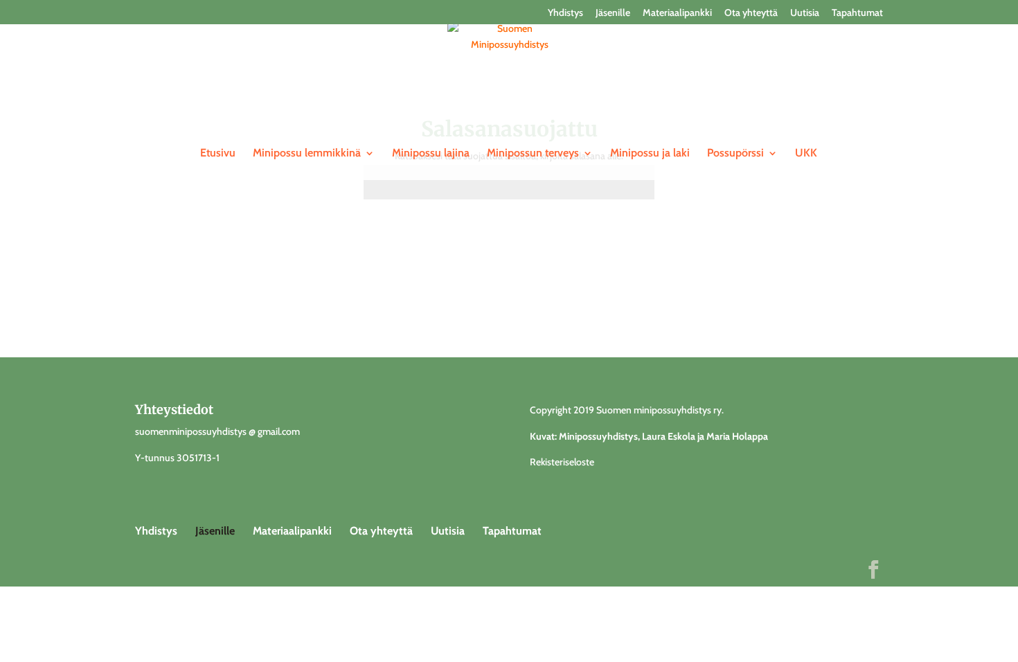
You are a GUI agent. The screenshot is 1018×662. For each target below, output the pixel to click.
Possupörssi (735, 153)
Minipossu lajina (431, 153)
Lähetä (619, 232)
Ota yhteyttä (751, 13)
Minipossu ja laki (650, 153)
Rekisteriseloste (562, 462)
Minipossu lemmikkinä (307, 153)
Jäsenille (613, 13)
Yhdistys (565, 13)
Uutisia (804, 13)
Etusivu (217, 153)
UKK (806, 153)
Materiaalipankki (677, 13)
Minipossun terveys (533, 153)
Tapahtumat (857, 13)
